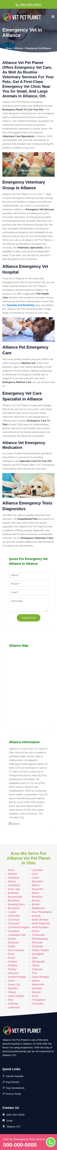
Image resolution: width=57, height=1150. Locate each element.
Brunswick (14, 908)
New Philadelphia (42, 912)
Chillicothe (14, 915)
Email (9, 1120)
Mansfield (37, 881)
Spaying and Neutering (21, 305)
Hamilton (13, 988)
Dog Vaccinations (15, 1088)
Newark (36, 915)
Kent (10, 999)
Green (11, 980)
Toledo (35, 965)
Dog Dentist (12, 1082)
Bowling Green (16, 904)
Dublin (11, 946)
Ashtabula (13, 877)
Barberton (13, 893)
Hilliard (12, 992)
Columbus (13, 931)
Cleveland (13, 923)
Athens (12, 881)
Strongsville (38, 961)
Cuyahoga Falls (17, 935)
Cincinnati (13, 919)
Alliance (19, 48)
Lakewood (14, 1007)
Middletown (38, 908)
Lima (34, 873)
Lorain (35, 877)
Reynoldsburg (40, 938)
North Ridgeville (41, 923)
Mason (35, 893)
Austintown (14, 885)
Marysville (37, 889)
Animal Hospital (14, 1076)
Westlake (37, 988)
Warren (36, 980)
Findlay (12, 969)
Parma (35, 931)
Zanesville (38, 1003)
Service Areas (13, 1094)
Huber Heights (16, 996)
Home (9, 48)
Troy (34, 973)
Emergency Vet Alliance (38, 48)
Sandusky (37, 946)
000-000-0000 (30, 5)
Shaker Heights (40, 950)
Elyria (11, 954)
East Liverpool (16, 950)
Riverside (37, 942)
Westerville (38, 984)
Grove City (14, 984)
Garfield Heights (17, 977)
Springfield (38, 954)
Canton (12, 912)
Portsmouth (38, 935)
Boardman (14, 900)
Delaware (13, 942)
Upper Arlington (40, 977)
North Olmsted (40, 919)
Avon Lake (14, 889)
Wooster (36, 992)
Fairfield (12, 965)
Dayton (12, 938)
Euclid (11, 957)
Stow (35, 957)
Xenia (35, 996)
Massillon (37, 896)
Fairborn (12, 961)
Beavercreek (15, 896)
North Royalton (40, 927)
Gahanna (13, 973)
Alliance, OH (13, 1126)
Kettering (13, 1003)
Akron (11, 870)
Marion (36, 885)
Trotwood (37, 969)
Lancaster (37, 870)
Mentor (36, 904)
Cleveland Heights (18, 927)
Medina (36, 900)
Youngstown (39, 999)
